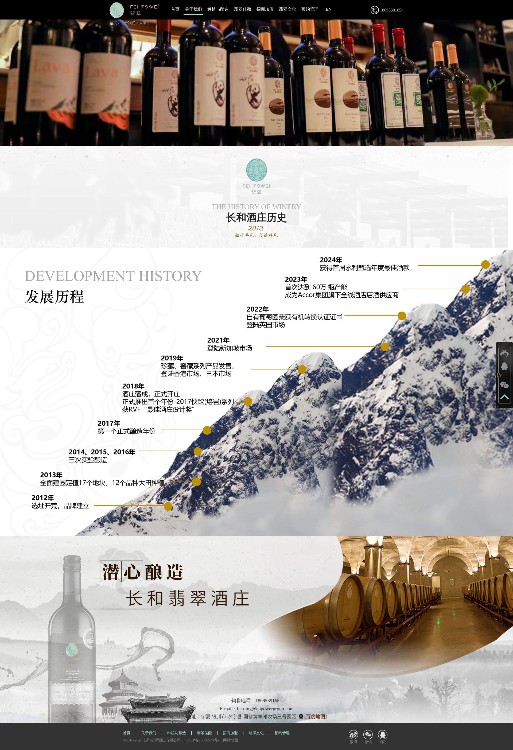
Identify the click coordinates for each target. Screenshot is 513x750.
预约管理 (309, 9)
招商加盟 (265, 9)
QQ (383, 742)
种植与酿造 (218, 9)
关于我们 (193, 9)
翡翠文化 (287, 9)
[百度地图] (315, 716)
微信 (368, 742)
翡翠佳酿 (242, 9)
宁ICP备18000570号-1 (203, 740)
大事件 (144, 23)
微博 (353, 742)
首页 (175, 9)
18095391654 (391, 10)
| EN (328, 9)
